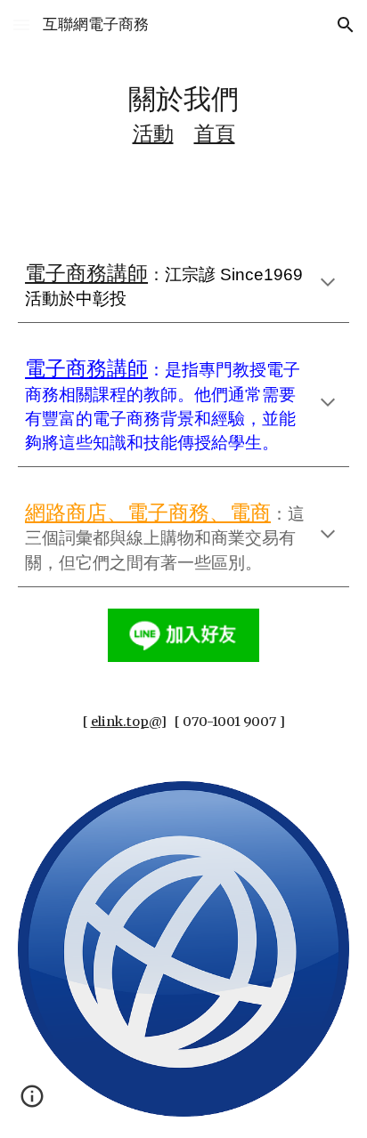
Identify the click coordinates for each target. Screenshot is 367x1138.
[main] (183, 114)
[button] (21, 24)
